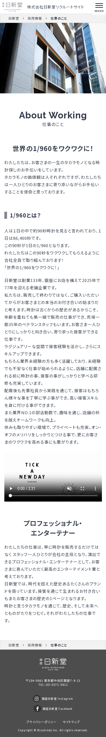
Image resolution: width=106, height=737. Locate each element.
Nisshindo (44, 730)
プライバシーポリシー (41, 721)
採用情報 (35, 18)
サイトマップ (71, 721)
